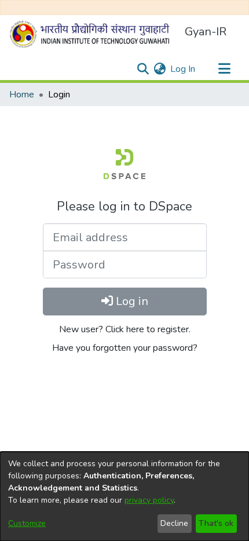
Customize (27, 523)
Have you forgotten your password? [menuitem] (124, 348)
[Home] (92, 34)
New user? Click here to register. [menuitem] (125, 329)
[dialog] (124, 496)
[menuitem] (159, 69)
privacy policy (149, 500)
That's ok (216, 523)
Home (21, 94)
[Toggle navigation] (224, 69)
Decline (174, 523)
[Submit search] (143, 69)
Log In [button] (183, 69)
